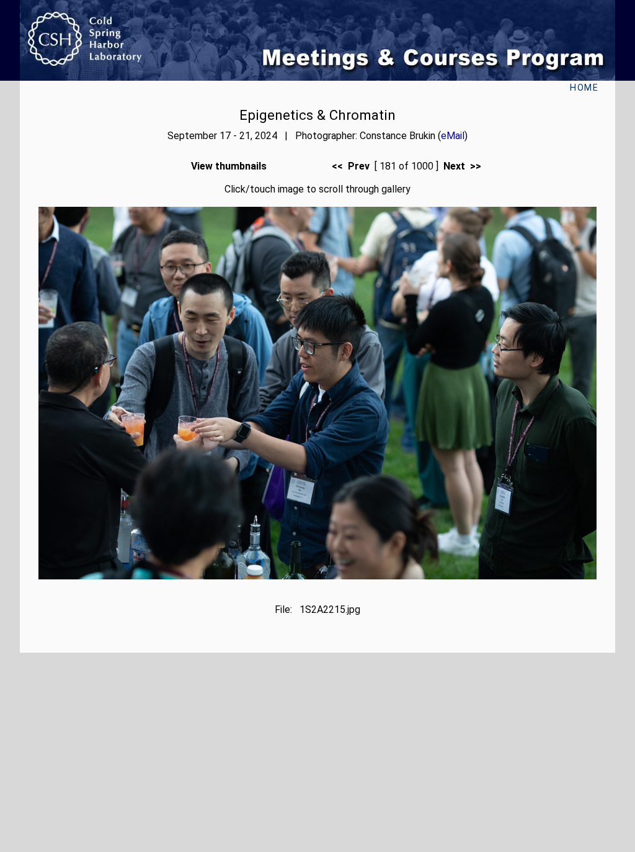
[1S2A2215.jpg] (317, 576)
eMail (452, 136)
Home (584, 88)
